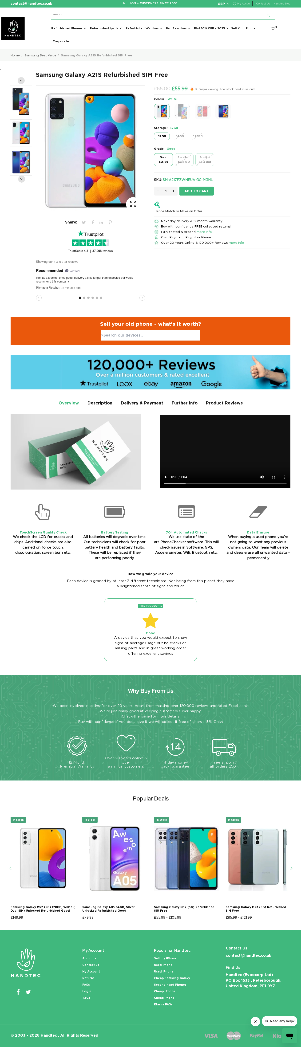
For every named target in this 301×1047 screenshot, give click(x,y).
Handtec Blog (281, 3)
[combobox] (150, 335)
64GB (179, 136)
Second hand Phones (170, 984)
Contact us (90, 965)
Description (99, 402)
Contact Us (263, 3)
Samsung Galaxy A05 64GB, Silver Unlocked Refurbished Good (108, 908)
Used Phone (163, 965)
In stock (18, 819)
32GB (162, 136)
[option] (23, 102)
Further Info (184, 402)
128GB (198, 136)
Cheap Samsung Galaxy (172, 978)
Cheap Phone (164, 998)
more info (204, 232)
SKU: (158, 180)
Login (86, 991)
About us (89, 958)
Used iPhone (163, 971)
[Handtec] (13, 28)
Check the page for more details (150, 716)
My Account (91, 971)
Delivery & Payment (142, 402)
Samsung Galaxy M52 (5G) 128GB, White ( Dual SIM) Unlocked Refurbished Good (43, 908)
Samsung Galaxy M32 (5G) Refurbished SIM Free (184, 908)
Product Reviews (224, 402)
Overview (69, 402)
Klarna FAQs (163, 1004)
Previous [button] (21, 80)
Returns (88, 978)
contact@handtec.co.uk (248, 955)
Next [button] (21, 179)
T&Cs (86, 998)
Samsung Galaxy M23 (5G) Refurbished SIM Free (256, 908)
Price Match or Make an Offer (179, 211)
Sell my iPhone (165, 958)
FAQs (86, 984)
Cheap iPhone (164, 991)
